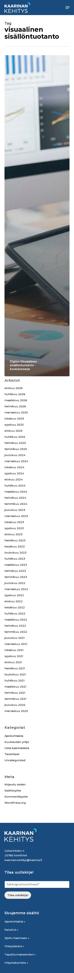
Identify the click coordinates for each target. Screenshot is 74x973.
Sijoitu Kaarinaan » (16, 938)
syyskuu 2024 (14, 473)
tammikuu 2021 (15, 698)
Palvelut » (11, 929)
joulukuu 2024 (14, 455)
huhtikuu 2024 (14, 485)
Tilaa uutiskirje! (17, 895)
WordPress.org (15, 802)
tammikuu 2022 (15, 631)
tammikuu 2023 (15, 577)
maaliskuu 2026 (15, 400)
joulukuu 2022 (14, 583)
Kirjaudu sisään (15, 784)
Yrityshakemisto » (16, 962)
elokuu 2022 (13, 601)
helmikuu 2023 (15, 571)
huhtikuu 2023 (14, 558)
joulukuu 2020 (14, 705)
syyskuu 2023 (14, 528)
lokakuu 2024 (14, 467)
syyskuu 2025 (14, 424)
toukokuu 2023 (15, 552)
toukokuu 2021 (15, 674)
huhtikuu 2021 (14, 680)
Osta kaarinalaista (16, 748)
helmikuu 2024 (15, 497)
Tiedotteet (11, 754)
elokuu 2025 (13, 430)
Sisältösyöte (12, 790)
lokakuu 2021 (14, 650)
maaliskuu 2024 (15, 491)
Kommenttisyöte (16, 796)
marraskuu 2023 (16, 516)
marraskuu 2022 (16, 589)
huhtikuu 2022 (14, 613)
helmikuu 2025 (15, 443)
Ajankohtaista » (14, 921)
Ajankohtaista (13, 736)
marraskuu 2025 (16, 412)
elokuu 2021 (13, 662)
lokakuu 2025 (14, 418)
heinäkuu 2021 (14, 668)
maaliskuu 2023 (15, 564)
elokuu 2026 (13, 388)
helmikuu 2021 (14, 692)
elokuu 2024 (13, 479)
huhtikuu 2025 (14, 436)
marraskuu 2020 (16, 711)
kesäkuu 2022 (14, 607)
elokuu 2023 (13, 534)
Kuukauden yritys (16, 742)
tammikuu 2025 (15, 449)
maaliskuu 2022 (15, 619)
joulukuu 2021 (14, 638)
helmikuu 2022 (15, 625)
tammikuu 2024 (15, 503)
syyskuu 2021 (13, 656)
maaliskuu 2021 (15, 686)
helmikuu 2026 (15, 406)
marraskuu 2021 (15, 644)
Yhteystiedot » (14, 946)
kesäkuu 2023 (14, 546)
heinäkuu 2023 (15, 540)
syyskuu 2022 (14, 595)
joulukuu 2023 (14, 510)
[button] (68, 7)
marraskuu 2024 (16, 461)
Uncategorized (15, 760)
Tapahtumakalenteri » (20, 954)
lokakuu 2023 (14, 522)
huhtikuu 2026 (14, 394)
